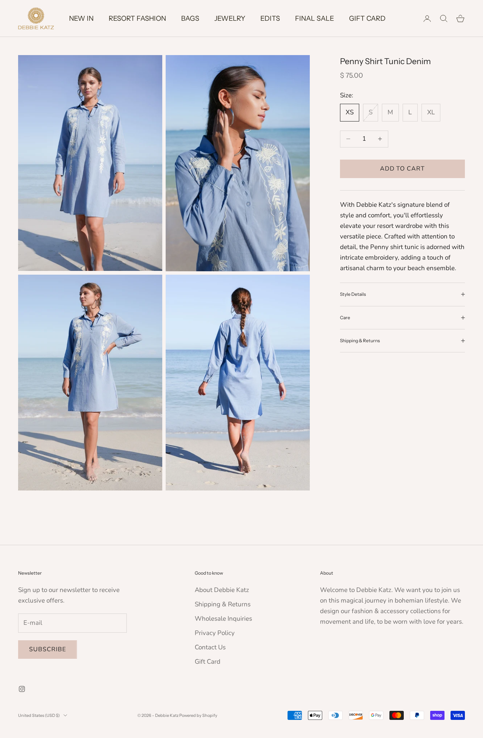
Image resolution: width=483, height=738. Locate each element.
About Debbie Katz (222, 590)
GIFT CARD (367, 18)
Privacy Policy (215, 633)
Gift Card (207, 661)
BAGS (190, 18)
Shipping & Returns (223, 604)
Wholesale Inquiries (223, 618)
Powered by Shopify (198, 715)
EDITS (270, 18)
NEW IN (81, 18)
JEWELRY (229, 18)
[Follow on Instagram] (22, 689)
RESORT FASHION (137, 18)
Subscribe (47, 649)
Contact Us (210, 647)
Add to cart (402, 169)
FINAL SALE (314, 18)
